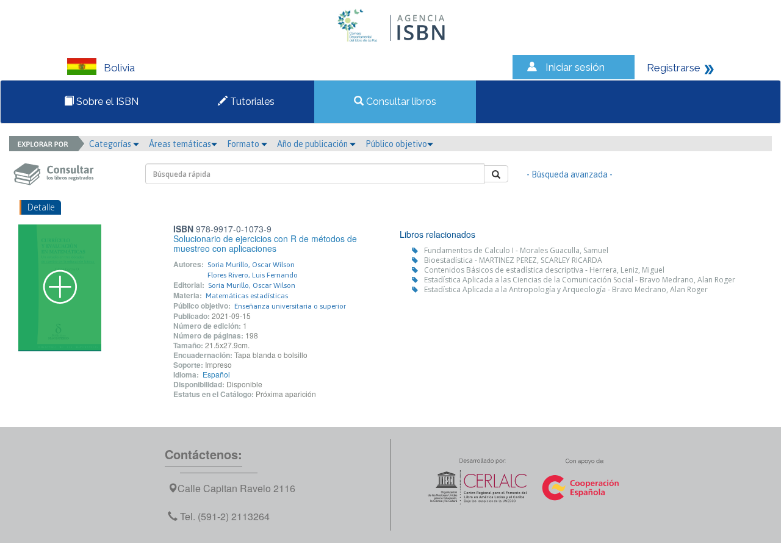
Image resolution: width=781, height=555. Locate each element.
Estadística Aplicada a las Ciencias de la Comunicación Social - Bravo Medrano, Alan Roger (579, 279)
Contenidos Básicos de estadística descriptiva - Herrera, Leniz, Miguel (544, 270)
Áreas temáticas (180, 144)
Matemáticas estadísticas (247, 296)
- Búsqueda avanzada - (570, 174)
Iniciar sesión (575, 67)
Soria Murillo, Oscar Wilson (251, 264)
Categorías (111, 144)
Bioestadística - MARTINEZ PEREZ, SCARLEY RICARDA (513, 260)
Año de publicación (313, 144)
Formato (244, 144)
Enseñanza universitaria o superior (290, 306)
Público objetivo (396, 144)
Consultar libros (400, 101)
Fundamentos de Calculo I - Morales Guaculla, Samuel (516, 250)
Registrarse (673, 68)
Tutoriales (251, 101)
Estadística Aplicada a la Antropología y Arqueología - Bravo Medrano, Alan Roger (566, 289)
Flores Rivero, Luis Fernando (252, 275)
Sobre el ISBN (106, 101)
